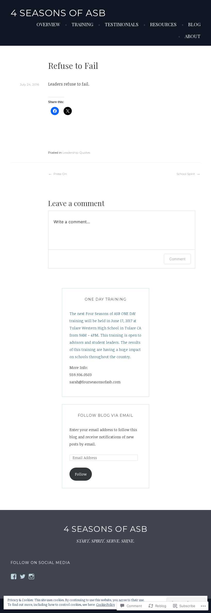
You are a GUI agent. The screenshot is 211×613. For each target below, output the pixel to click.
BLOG (194, 24)
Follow (81, 474)
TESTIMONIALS (121, 24)
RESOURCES (163, 24)
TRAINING (82, 24)
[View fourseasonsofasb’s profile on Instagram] (31, 576)
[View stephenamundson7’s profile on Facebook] (14, 576)
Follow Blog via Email (105, 415)
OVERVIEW (48, 24)
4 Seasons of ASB (58, 12)
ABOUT (192, 36)
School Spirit (186, 174)
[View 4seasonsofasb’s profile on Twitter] (23, 576)
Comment (177, 259)
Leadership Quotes (76, 152)
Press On (60, 174)
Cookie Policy (105, 604)
